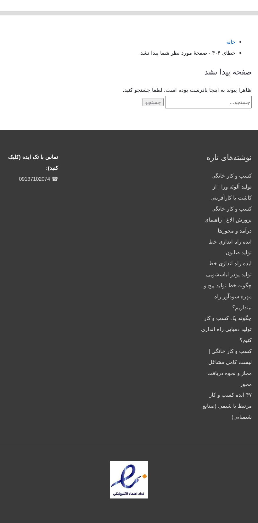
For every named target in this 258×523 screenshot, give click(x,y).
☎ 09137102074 (38, 179)
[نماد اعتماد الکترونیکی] (129, 479)
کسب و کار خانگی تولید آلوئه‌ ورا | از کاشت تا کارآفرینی (231, 187)
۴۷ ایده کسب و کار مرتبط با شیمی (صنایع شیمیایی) (227, 406)
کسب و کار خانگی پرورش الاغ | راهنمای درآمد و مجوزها (228, 220)
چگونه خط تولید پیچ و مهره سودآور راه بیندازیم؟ (228, 297)
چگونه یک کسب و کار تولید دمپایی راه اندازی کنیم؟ (226, 329)
